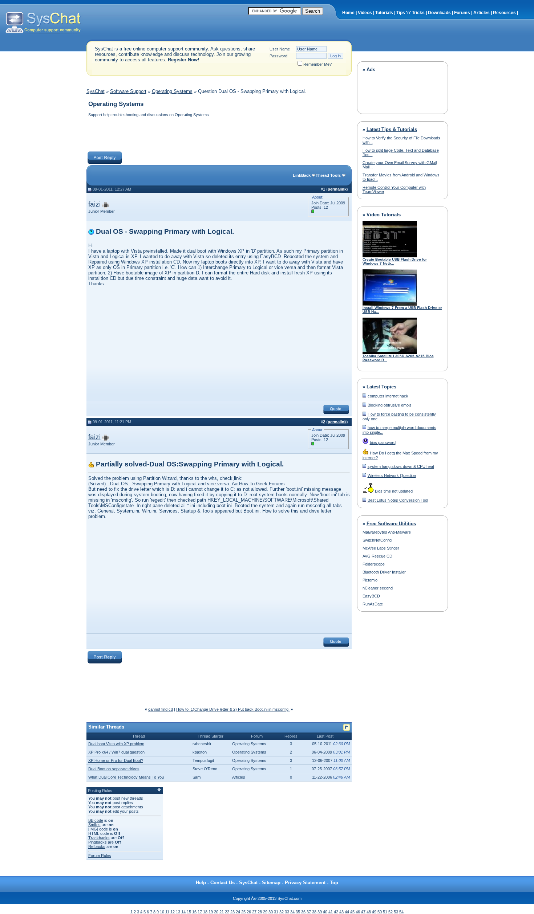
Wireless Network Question (392, 475)
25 (243, 912)
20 (216, 912)
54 (401, 912)
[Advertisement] (218, 135)
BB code (95, 820)
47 (363, 912)
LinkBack (302, 175)
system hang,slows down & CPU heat (401, 466)
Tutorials (384, 12)
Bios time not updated (394, 491)
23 (232, 912)
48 (369, 912)
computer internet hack (388, 396)
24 (238, 912)
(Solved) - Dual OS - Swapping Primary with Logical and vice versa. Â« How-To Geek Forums (186, 483)
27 (254, 912)
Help (201, 882)
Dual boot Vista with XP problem (116, 744)
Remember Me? (317, 64)
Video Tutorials (384, 214)
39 (319, 912)
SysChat (95, 91)
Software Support (128, 91)
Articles (481, 12)
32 (281, 912)
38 (314, 912)
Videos (365, 12)
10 (162, 912)
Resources (504, 12)
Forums (462, 12)
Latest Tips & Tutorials (392, 129)
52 (390, 912)
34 (292, 912)
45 (352, 912)
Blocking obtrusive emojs (390, 405)
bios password (383, 442)
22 (227, 912)
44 (347, 912)
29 (265, 912)
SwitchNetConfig (377, 540)
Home (348, 12)
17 (200, 912)
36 (303, 912)
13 (178, 912)
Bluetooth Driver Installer (384, 572)
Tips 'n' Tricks (410, 12)
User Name (280, 49)
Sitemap (271, 882)
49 (374, 912)
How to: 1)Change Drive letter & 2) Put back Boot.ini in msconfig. (233, 709)
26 (249, 912)
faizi (94, 204)
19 (211, 912)
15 (189, 912)
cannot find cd (160, 709)
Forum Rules (99, 855)
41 (330, 912)
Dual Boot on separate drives (113, 769)
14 (183, 912)
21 (221, 912)
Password (278, 56)
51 (385, 912)
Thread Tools (328, 175)
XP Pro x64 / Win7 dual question (116, 752)
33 (287, 912)
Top (334, 882)
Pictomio (370, 580)
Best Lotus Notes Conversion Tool (398, 500)
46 (358, 912)
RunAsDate (373, 604)
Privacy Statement (305, 882)
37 (309, 912)
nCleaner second (378, 588)
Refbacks (96, 846)
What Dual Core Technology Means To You (126, 777)
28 (260, 912)
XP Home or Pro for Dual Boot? (115, 760)
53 (396, 912)
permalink (337, 189)
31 (276, 912)
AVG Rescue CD (377, 556)
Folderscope (374, 564)
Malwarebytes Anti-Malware (387, 532)
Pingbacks (97, 842)
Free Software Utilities (391, 523)
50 (379, 912)
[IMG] (93, 829)
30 (270, 912)
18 (205, 912)
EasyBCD (371, 596)
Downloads (439, 12)
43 (341, 912)
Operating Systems (172, 91)
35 (298, 912)
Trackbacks (99, 838)
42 (336, 912)
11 (167, 912)
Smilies (94, 825)
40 (325, 912)
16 (194, 912)
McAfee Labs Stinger (381, 548)
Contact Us (222, 882)
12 (172, 912)
